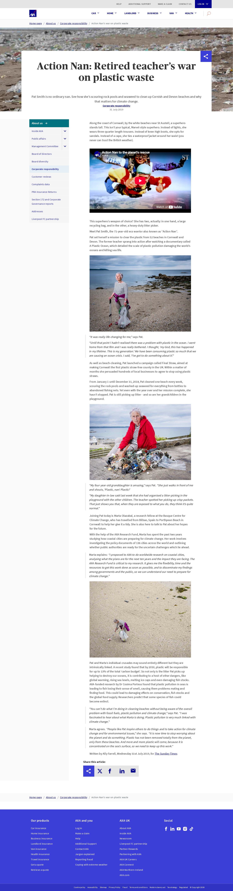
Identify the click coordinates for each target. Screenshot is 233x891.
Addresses (37, 211)
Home (110, 13)
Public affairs (39, 138)
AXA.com (124, 875)
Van (171, 13)
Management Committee (45, 146)
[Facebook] (166, 829)
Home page (35, 23)
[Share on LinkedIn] (206, 89)
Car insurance (38, 828)
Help (119, 4)
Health (189, 13)
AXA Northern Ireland (131, 869)
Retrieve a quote (40, 869)
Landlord (130, 13)
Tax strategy (172, 887)
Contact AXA (82, 848)
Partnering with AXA (130, 854)
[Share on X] (206, 67)
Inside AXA (37, 131)
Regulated (183, 887)
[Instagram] (185, 829)
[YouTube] (179, 829)
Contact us (185, 4)
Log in (201, 4)
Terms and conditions (138, 887)
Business (152, 13)
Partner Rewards (129, 848)
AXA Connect (127, 864)
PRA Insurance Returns (44, 191)
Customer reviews (41, 176)
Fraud (125, 887)
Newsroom (126, 838)
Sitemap (103, 887)
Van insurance (39, 848)
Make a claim (165, 4)
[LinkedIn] (172, 829)
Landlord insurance (42, 843)
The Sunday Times (166, 753)
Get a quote (37, 864)
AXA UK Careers (128, 859)
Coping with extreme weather (91, 864)
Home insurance (40, 833)
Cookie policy (79, 887)
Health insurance (40, 854)
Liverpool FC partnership (45, 218)
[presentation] (88, 771)
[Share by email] (206, 100)
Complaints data (41, 184)
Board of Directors (42, 153)
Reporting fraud (84, 859)
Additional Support (140, 4)
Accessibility (92, 887)
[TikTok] (191, 829)
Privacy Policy (114, 887)
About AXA (125, 828)
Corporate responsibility (73, 23)
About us (51, 23)
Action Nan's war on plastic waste (109, 23)
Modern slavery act (157, 887)
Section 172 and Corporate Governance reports (46, 201)
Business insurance (41, 838)
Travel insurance (40, 859)
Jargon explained (84, 854)
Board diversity (40, 161)
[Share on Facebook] (206, 78)
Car (93, 13)
